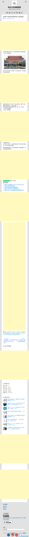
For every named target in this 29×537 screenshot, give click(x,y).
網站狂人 (5, 507)
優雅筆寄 (5, 506)
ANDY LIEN (12, 18)
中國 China (6, 331)
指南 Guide (11, 331)
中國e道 (23, 331)
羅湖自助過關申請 (16, 334)
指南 (21, 333)
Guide (20, 331)
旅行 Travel (15, 331)
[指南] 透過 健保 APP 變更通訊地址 (11, 188)
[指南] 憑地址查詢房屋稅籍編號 (11, 187)
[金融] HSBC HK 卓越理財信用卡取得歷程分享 (14, 190)
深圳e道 (5, 334)
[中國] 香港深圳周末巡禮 (9, 186)
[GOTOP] (20, 535)
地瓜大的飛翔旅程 (14, 7)
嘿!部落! (4, 509)
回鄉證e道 (18, 333)
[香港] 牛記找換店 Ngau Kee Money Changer (14, 184)
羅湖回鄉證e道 (10, 334)
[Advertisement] (14, 35)
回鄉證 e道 (14, 333)
